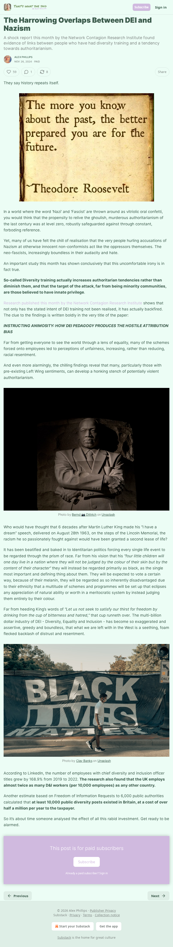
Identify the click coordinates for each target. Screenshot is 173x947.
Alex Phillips (23, 57)
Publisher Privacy (103, 910)
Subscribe (141, 7)
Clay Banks (84, 761)
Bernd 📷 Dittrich (84, 514)
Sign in (161, 7)
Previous (21, 896)
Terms (87, 915)
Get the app (109, 926)
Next (155, 896)
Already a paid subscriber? (87, 873)
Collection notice (107, 915)
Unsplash (108, 514)
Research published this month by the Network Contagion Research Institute (73, 303)
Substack (64, 937)
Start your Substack (74, 926)
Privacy (75, 915)
